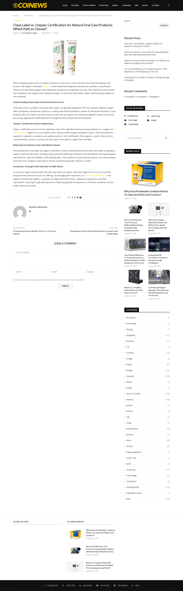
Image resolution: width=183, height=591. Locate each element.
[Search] (168, 5)
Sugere (47, 86)
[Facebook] (155, 16)
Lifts (148, 417)
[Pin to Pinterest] (78, 197)
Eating (145, 5)
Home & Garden (89, 5)
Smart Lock (148, 458)
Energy (115, 5)
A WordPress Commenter (135, 96)
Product (148, 446)
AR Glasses (148, 317)
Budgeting (103, 5)
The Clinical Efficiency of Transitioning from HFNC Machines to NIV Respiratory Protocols (145, 70)
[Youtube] (163, 16)
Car (148, 347)
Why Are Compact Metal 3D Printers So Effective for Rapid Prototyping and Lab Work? (147, 61)
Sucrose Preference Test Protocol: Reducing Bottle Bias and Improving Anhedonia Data (146, 53)
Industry (148, 399)
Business (148, 341)
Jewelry (148, 405)
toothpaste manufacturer (96, 175)
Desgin (148, 358)
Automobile (148, 323)
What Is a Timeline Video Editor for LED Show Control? (133, 290)
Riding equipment (148, 452)
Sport (148, 464)
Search (127, 21)
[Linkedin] (160, 16)
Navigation (154, 96)
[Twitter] (158, 16)
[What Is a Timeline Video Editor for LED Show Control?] (135, 277)
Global (148, 382)
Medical (148, 434)
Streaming (126, 5)
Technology (148, 475)
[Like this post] (69, 197)
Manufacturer (148, 428)
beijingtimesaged (29, 33)
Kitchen (148, 411)
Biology (148, 329)
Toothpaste (148, 481)
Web (136, 5)
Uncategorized (148, 487)
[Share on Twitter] (75, 197)
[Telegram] (166, 16)
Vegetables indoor (148, 493)
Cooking (155, 5)
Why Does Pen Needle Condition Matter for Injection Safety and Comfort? (143, 45)
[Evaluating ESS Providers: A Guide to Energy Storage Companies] (159, 244)
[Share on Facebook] (72, 197)
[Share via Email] (80, 197)
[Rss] (169, 16)
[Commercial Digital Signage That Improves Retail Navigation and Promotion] (159, 277)
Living (148, 423)
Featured (75, 5)
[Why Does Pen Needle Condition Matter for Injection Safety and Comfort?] (147, 173)
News (148, 440)
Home (65, 5)
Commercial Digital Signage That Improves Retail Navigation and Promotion (158, 291)
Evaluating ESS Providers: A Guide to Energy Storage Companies (158, 259)
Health (148, 388)
